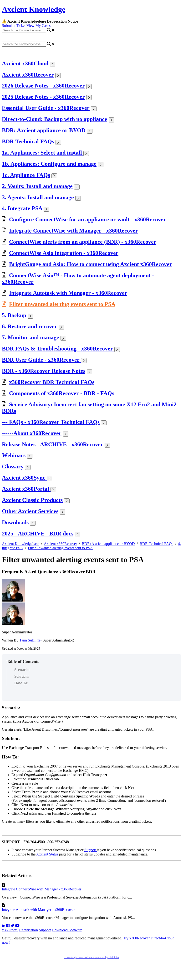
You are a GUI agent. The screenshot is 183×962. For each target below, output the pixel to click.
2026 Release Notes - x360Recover (43, 86)
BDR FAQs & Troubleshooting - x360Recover (58, 348)
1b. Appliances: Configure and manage (49, 164)
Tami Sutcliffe (29, 640)
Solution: (21, 676)
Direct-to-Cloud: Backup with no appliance (54, 119)
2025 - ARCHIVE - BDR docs (37, 533)
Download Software (67, 930)
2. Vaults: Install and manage (37, 186)
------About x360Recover (31, 433)
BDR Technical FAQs (28, 141)
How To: (21, 683)
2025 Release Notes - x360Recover (43, 97)
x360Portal (10, 930)
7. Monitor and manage (30, 337)
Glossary (13, 466)
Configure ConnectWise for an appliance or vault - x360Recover (87, 219)
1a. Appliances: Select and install (42, 153)
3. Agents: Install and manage (38, 197)
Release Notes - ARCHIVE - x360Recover (52, 444)
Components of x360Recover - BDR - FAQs (61, 393)
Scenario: (22, 670)
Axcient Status (47, 854)
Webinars (13, 455)
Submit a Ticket (13, 26)
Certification (28, 930)
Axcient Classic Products (32, 500)
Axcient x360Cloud (25, 63)
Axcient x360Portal (26, 489)
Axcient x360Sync (24, 478)
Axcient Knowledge (33, 9)
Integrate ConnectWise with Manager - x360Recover (73, 231)
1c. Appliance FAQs (26, 175)
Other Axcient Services (30, 511)
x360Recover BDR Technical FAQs (51, 382)
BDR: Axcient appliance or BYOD (44, 130)
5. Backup (15, 315)
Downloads (15, 522)
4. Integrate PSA (22, 208)
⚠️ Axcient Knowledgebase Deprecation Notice (40, 21)
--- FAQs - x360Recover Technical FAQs (51, 422)
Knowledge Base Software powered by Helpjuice (91, 957)
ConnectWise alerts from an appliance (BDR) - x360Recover (82, 242)
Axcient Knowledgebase (20, 544)
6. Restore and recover (29, 326)
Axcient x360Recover (28, 75)
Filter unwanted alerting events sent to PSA (62, 304)
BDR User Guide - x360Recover (41, 360)
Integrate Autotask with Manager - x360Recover (68, 293)
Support (90, 850)
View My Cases (38, 26)
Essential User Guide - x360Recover (46, 108)
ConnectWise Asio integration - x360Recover (63, 253)
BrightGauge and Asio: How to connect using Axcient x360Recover (90, 264)
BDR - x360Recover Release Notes (43, 371)
